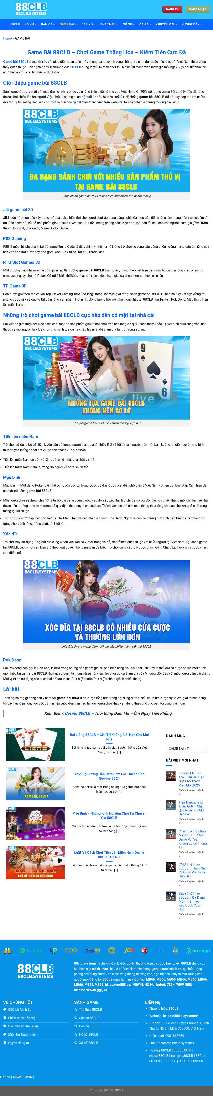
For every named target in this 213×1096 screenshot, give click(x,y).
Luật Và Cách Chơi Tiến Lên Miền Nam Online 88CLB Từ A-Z (109, 855)
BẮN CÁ (46, 24)
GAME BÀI (67, 24)
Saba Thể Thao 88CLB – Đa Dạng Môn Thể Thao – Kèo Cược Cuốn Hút (192, 901)
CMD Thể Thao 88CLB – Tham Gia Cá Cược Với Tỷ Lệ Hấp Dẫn (192, 870)
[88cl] (33, 9)
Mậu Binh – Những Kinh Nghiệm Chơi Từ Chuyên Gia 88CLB (109, 815)
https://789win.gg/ (88, 990)
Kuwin (17, 1077)
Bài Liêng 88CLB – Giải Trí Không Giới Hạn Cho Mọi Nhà (109, 737)
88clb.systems (85, 963)
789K (171, 985)
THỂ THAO (108, 24)
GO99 (108, 990)
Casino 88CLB (77, 713)
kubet (160, 985)
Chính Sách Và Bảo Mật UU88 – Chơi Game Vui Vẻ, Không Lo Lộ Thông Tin (193, 839)
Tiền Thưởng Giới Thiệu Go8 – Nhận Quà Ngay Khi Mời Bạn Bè (191, 808)
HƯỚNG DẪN (191, 24)
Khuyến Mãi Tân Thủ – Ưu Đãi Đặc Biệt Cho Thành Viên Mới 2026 (191, 779)
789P (179, 985)
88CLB (15, 24)
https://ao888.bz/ (118, 985)
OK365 (5, 1077)
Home (7, 38)
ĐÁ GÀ (143, 24)
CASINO (87, 24)
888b (189, 985)
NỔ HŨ (29, 24)
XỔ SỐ (127, 24)
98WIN (138, 985)
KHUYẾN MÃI (165, 24)
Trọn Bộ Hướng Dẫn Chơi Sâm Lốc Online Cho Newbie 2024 (109, 776)
